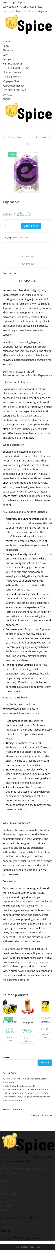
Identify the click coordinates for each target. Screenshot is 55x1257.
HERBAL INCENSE (12, 63)
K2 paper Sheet (11, 81)
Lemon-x (45, 1021)
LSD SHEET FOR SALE (14, 90)
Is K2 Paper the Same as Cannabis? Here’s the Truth (26, 1089)
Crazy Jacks (27, 1022)
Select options (27, 1039)
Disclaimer (6, 1205)
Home (6, 41)
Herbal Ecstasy (11, 77)
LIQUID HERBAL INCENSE (17, 68)
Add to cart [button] (10, 1038)
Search (6, 1057)
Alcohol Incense (12, 72)
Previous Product (15, 137)
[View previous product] (5, 137)
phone (6, 99)
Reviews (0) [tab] (28, 263)
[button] (27, 144)
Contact (7, 94)
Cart (5, 55)
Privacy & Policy (9, 1201)
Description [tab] (28, 256)
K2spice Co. (35, 1246)
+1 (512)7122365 (9, 1222)
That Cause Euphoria (31, 295)
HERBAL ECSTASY (20, 237)
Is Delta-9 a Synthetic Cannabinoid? (19, 1086)
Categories (9, 59)
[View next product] (50, 137)
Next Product (41, 137)
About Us (8, 50)
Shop (6, 46)
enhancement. (33, 941)
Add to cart (31, 226)
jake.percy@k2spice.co (13, 1226)
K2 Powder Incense (14, 85)
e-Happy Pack (10, 1021)
